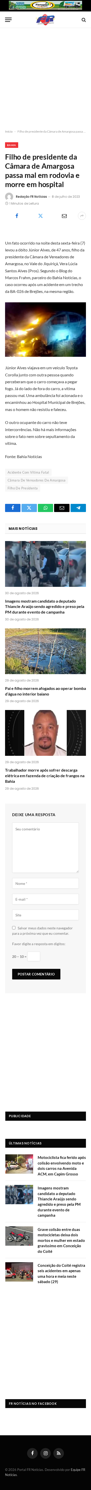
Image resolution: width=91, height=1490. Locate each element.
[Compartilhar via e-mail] (64, 216)
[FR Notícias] (45, 19)
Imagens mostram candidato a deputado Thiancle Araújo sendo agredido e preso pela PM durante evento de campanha (44, 607)
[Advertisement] (45, 79)
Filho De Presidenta (23, 488)
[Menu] (8, 19)
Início (9, 131)
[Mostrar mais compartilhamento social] (82, 216)
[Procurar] (83, 19)
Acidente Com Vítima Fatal (28, 472)
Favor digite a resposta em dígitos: (38, 944)
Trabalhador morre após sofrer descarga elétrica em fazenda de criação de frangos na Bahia (44, 776)
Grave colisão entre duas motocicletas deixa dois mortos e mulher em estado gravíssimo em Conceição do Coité (61, 1240)
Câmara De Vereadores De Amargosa (36, 480)
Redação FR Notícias (31, 196)
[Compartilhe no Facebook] (16, 216)
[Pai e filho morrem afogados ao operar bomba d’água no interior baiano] (45, 651)
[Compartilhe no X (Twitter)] (40, 216)
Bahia (11, 145)
